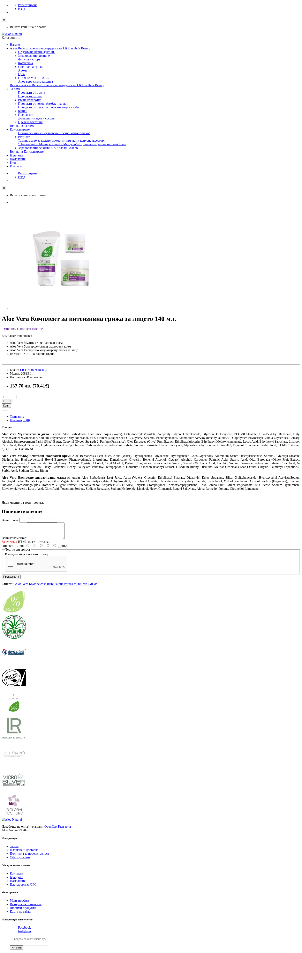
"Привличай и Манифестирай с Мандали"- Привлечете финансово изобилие (72, 144)
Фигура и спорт (29, 59)
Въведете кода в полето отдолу (26, 554)
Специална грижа (30, 66)
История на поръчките (25, 904)
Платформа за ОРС (23, 884)
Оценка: (7, 545)
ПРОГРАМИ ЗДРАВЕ (33, 78)
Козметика (25, 63)
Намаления (17, 159)
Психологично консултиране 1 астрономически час (54, 133)
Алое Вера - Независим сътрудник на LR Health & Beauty (50, 48)
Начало (15, 44)
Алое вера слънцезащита (35, 81)
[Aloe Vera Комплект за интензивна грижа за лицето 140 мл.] (61, 308)
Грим (21, 74)
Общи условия (20, 857)
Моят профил (19, 900)
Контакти (16, 166)
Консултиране (20, 129)
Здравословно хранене (34, 55)
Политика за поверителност (29, 853)
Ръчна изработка (29, 100)
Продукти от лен (30, 96)
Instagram (24, 931)
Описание (17, 416)
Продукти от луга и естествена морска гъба (48, 107)
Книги (22, 111)
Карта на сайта (20, 911)
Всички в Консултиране (27, 151)
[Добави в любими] (3, 410)
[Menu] (18, 38)
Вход (21, 8)
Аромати (24, 70)
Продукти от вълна (31, 92)
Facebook (24, 927)
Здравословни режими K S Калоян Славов (48, 148)
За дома (15, 89)
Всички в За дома (22, 125)
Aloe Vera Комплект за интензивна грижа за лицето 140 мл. (56, 584)
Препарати (25, 114)
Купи (6, 405)
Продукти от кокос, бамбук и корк (42, 103)
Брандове (16, 155)
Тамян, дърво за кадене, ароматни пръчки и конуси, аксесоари (62, 140)
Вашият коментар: (14, 538)
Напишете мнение (30, 329)
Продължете (11, 576)
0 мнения (8, 329)
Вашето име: (10, 520)
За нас (14, 846)
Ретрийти (24, 137)
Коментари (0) (20, 420)
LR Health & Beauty (33, 369)
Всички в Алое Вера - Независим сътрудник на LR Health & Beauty (57, 85)
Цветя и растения (30, 122)
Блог (13, 162)
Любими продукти (23, 908)
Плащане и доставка (24, 850)
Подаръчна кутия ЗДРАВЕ (36, 52)
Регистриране (27, 5)
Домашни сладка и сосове (36, 118)
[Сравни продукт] (6, 410)
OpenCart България (57, 826)
